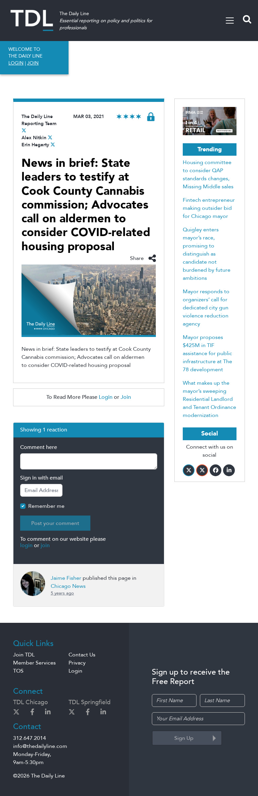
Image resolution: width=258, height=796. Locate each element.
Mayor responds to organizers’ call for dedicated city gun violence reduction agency (206, 308)
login (26, 545)
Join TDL (24, 654)
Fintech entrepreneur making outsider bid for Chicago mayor (209, 208)
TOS (18, 671)
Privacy (77, 663)
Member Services (34, 663)
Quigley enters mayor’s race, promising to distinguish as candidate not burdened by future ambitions (206, 254)
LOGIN (16, 63)
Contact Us (82, 654)
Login (106, 397)
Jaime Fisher (66, 578)
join (45, 545)
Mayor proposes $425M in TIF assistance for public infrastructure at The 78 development (207, 353)
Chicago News (68, 586)
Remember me (46, 506)
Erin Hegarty (35, 145)
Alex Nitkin (34, 138)
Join (126, 397)
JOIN (33, 63)
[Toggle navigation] (229, 20)
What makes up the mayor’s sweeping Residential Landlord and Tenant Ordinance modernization (209, 399)
